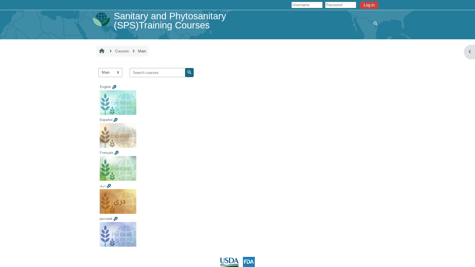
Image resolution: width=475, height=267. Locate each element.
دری (103, 185)
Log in (369, 5)
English (105, 87)
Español (106, 120)
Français (106, 153)
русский (106, 219)
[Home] (101, 19)
